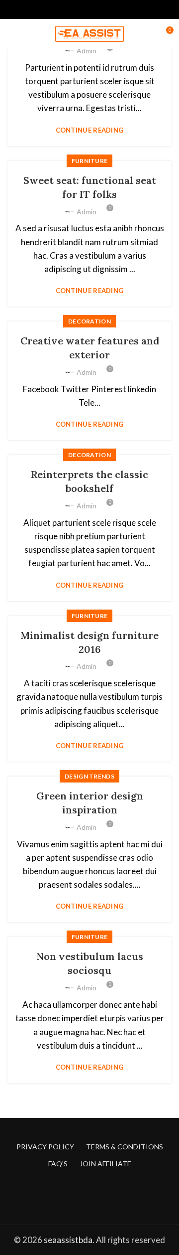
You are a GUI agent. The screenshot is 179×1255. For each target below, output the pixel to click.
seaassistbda (68, 1240)
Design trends (89, 776)
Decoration (89, 321)
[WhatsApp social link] (112, 9)
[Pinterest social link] (89, 9)
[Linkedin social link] (101, 9)
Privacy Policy (45, 1146)
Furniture (90, 160)
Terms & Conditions (124, 1146)
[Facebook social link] (55, 9)
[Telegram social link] (124, 9)
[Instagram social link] (96, 1197)
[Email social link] (78, 9)
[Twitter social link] (67, 9)
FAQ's (58, 1163)
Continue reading (90, 130)
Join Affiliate (105, 1163)
